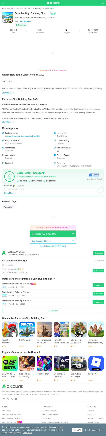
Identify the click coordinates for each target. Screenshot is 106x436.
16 (58, 150)
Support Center (93, 422)
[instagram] (7, 399)
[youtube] (15, 399)
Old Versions (25, 21)
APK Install (6, 410)
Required (8, 158)
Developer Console (49, 410)
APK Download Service (11, 418)
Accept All (77, 430)
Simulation (19, 8)
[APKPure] (53, 3)
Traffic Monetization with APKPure (55, 422)
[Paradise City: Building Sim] (7, 17)
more (66, 136)
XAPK (53, 13)
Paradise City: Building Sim (34, 8)
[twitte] (11, 399)
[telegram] (3, 399)
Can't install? (99, 260)
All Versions (53, 310)
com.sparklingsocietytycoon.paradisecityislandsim (22, 136)
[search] (103, 3)
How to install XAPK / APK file (52, 246)
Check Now (61, 158)
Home (4, 8)
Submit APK (46, 418)
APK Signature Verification (12, 414)
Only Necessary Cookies (93, 430)
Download (99, 253)
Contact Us (92, 414)
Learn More (27, 432)
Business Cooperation (96, 418)
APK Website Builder (50, 414)
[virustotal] (43, 172)
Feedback (9, 163)
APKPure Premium (9, 422)
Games (10, 8)
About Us (91, 410)
